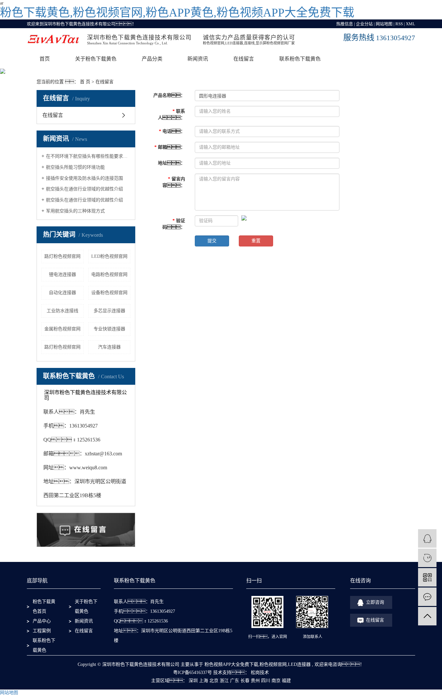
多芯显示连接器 (109, 310)
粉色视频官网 (273, 664)
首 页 (85, 81)
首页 (44, 59)
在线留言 (243, 59)
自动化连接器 (62, 292)
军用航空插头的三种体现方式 (75, 211)
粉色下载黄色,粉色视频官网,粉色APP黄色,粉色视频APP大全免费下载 (177, 12)
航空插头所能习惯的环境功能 (75, 167)
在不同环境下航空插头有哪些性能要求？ (88, 156)
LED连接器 (299, 664)
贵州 (255, 680)
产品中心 (42, 621)
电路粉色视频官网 (109, 274)
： (169, 147)
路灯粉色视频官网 (62, 256)
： (169, 95)
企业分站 (364, 23)
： (173, 224)
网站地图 (384, 23)
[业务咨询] (427, 538)
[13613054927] (427, 558)
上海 (203, 680)
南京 (276, 680)
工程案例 (42, 630)
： (172, 131)
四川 (265, 680)
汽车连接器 (109, 347)
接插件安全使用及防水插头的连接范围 (84, 178)
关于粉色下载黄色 (95, 59)
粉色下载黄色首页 (44, 606)
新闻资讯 (197, 59)
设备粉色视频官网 (109, 292)
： (173, 182)
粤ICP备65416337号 (192, 672)
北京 (213, 680)
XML (410, 23)
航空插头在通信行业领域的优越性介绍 (84, 189)
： (171, 163)
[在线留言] (427, 597)
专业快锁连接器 (109, 328)
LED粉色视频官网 (109, 256)
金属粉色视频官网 (62, 328)
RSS (399, 23)
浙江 (224, 680)
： (171, 114)
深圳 (193, 680)
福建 (286, 680)
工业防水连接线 (62, 310)
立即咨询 (375, 602)
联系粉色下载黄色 (300, 59)
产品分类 (152, 59)
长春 (244, 680)
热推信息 (344, 23)
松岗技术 (259, 672)
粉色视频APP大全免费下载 (231, 664)
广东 (234, 680)
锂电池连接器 (62, 274)
